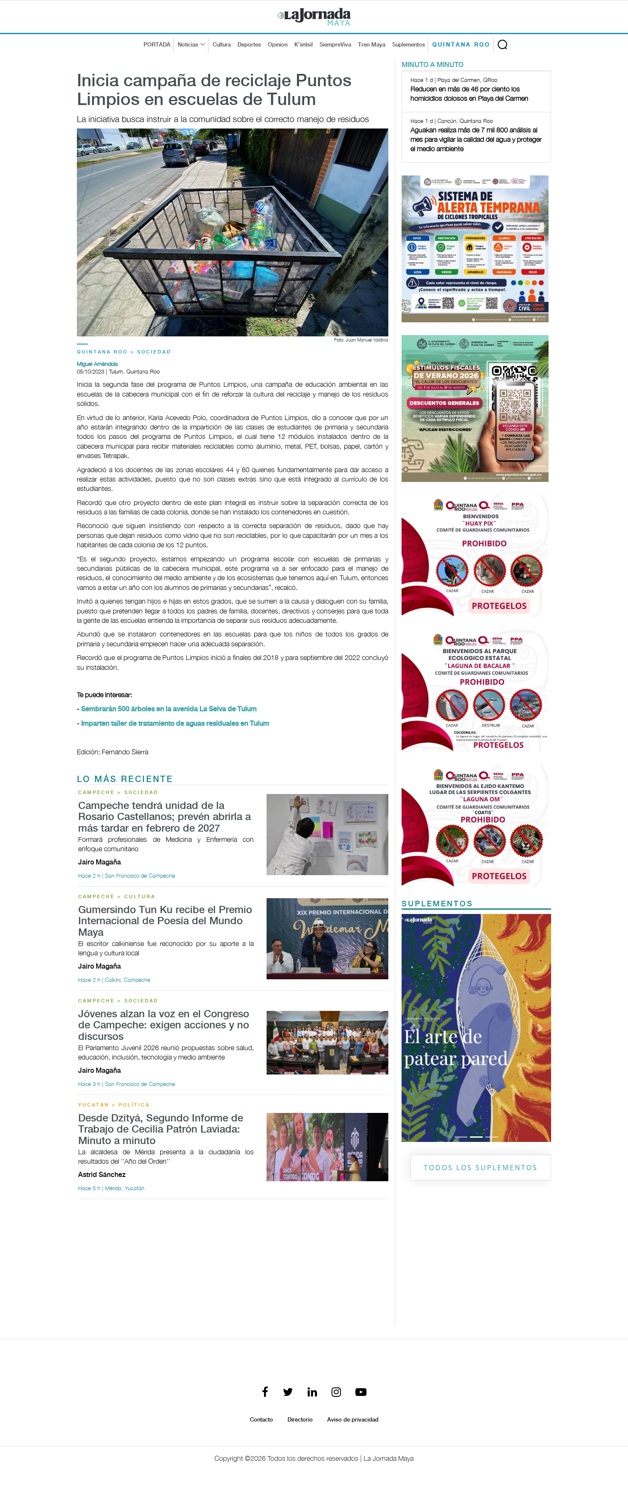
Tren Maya (371, 45)
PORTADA (157, 45)
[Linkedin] (312, 1392)
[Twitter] (287, 1392)
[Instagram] (336, 1392)
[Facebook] (265, 1392)
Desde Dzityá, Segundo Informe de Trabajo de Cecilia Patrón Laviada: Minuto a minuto (160, 1130)
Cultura (222, 45)
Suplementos (408, 45)
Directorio (300, 1420)
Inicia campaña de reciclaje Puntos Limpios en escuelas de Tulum (214, 91)
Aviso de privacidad (353, 1420)
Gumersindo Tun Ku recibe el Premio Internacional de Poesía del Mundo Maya (165, 921)
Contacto (261, 1420)
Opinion (278, 45)
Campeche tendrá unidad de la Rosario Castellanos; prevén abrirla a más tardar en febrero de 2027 (164, 817)
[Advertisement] (232, 1266)
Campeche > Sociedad (118, 792)
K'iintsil (303, 45)
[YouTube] (361, 1392)
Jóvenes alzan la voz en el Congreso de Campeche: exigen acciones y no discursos (163, 1025)
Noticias (188, 45)
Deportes (249, 45)
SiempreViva (335, 45)
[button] (413, 1028)
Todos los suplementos (481, 1167)
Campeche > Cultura (117, 896)
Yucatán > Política (114, 1105)
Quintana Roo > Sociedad (124, 352)
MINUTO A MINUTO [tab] (433, 65)
